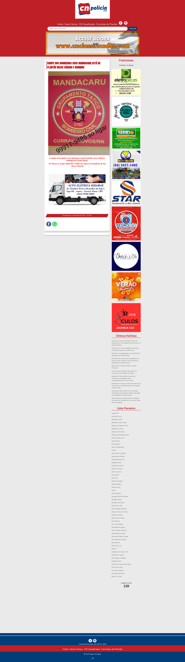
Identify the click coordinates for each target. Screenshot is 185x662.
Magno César (117, 499)
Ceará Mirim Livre (118, 438)
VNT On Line (117, 576)
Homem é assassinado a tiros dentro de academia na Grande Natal (126, 354)
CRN (114, 450)
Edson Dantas (117, 469)
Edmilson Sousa (118, 466)
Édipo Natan (117, 463)
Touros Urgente (118, 570)
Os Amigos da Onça (119, 530)
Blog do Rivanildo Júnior (121, 435)
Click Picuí (116, 441)
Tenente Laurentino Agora (122, 564)
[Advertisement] (126, 618)
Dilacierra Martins (119, 456)
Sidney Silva (117, 561)
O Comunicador (118, 524)
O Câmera (116, 521)
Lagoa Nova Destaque (120, 496)
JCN (114, 490)
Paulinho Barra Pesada (120, 536)
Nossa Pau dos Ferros (120, 512)
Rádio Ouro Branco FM (120, 552)
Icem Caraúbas (118, 481)
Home (60, 24)
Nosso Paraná (117, 515)
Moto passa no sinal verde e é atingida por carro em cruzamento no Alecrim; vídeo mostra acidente (126, 400)
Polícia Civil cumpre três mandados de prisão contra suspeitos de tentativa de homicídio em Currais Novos (125, 361)
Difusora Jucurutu (118, 459)
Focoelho (116, 475)
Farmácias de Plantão (106, 24)
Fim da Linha (117, 472)
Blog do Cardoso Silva (120, 426)
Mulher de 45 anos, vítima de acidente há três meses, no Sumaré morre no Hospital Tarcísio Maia (126, 386)
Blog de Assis (117, 419)
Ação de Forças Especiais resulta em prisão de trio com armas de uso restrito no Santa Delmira (126, 343)
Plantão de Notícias (119, 540)
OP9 (114, 549)
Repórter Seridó (118, 555)
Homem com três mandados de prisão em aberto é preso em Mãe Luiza (125, 349)
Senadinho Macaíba (119, 558)
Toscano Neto (118, 567)
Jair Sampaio (117, 484)
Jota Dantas (117, 493)
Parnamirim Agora (119, 527)
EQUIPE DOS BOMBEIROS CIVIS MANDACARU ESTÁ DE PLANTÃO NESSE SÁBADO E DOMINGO (73, 65)
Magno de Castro (119, 503)
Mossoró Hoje (117, 506)
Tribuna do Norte (118, 573)
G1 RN (115, 478)
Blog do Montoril (118, 432)
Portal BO (116, 543)
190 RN (115, 413)
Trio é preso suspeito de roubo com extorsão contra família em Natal (124, 372)
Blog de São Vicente (120, 423)
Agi (92, 658)
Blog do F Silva (118, 429)
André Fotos (117, 416)
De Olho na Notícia (119, 453)
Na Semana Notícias (120, 509)
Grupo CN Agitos (95, 654)
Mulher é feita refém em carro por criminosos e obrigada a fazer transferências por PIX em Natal (123, 378)
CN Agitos (116, 444)
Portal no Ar (117, 546)
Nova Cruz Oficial (118, 518)
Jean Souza (116, 487)
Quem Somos (71, 24)
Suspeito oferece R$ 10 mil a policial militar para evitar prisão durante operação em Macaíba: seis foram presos (126, 393)
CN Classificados (87, 24)
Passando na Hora (119, 533)
